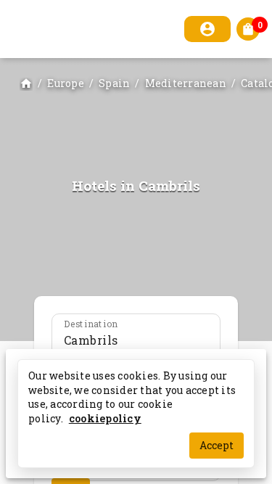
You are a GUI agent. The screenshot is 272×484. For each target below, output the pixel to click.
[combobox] (136, 340)
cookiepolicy (105, 417)
